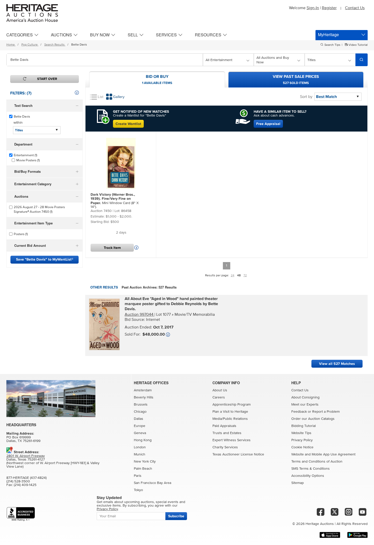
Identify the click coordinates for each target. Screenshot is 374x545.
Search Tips (332, 45)
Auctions (61, 35)
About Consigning (305, 397)
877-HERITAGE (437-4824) (26, 478)
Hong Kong (143, 440)
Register (329, 8)
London (140, 447)
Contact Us (355, 8)
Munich (139, 454)
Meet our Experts (305, 404)
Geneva (140, 433)
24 (232, 275)
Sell (133, 35)
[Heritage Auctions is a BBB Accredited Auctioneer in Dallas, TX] (20, 514)
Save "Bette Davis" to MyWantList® (44, 259)
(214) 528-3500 (18, 481)
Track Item (112, 248)
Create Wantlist (128, 124)
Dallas (138, 419)
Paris (137, 476)
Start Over (47, 79)
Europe (139, 426)
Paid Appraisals (224, 426)
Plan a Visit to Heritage (230, 411)
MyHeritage (328, 34)
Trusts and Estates (226, 433)
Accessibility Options (307, 476)
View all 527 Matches (337, 364)
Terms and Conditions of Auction (316, 461)
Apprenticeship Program (231, 404)
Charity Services (225, 447)
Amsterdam (143, 390)
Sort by (306, 97)
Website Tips (301, 433)
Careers (218, 397)
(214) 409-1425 (25, 485)
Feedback (299, 411)
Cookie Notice (302, 447)
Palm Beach (143, 468)
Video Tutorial (358, 45)
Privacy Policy (302, 440)
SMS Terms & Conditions (310, 468)
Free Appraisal (268, 124)
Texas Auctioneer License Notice (238, 454)
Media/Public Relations (230, 419)
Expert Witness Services (231, 440)
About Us (219, 390)
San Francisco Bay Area (152, 483)
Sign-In (313, 8)
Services (166, 35)
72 (245, 275)
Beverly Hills (143, 397)
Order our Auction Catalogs (313, 419)
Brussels (141, 404)
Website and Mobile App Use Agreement (323, 454)
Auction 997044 (139, 314)
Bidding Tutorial (303, 426)
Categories (19, 35)
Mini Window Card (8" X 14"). (115, 201)
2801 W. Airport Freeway (25, 456)
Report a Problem (326, 411)
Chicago (140, 411)
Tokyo (138, 490)
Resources (208, 35)
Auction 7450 (101, 211)
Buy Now (100, 35)
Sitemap (297, 483)
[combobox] (105, 60)
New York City (145, 461)
